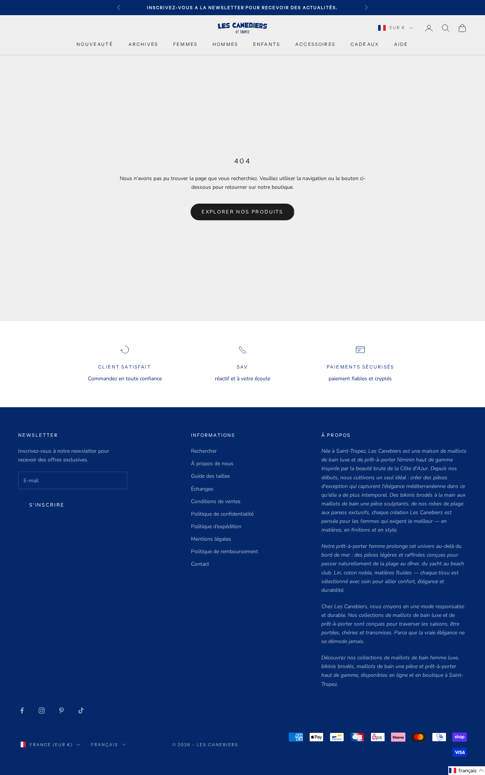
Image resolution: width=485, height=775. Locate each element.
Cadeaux (364, 44)
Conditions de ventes (216, 501)
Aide (401, 44)
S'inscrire (46, 505)
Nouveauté (95, 44)
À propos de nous (212, 463)
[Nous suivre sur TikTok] (81, 710)
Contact (200, 564)
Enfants (266, 44)
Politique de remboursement (224, 551)
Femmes (185, 44)
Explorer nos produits (242, 212)
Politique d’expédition (216, 526)
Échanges (202, 489)
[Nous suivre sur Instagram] (41, 710)
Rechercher (204, 451)
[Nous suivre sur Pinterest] (61, 710)
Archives (143, 44)
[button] (466, 770)
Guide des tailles (210, 476)
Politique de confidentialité (222, 514)
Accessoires (315, 44)
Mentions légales (211, 539)
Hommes (225, 44)
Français (104, 744)
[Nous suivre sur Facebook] (22, 710)
